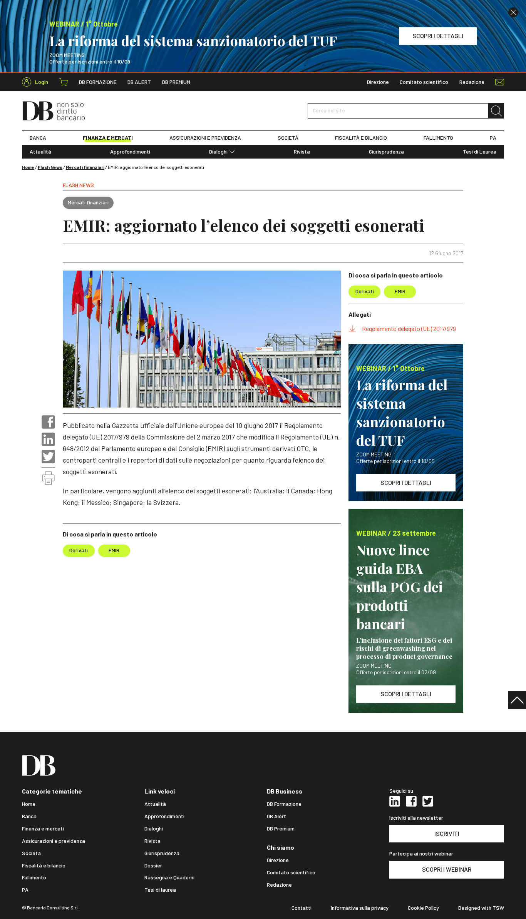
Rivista (302, 152)
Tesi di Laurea (479, 152)
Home (28, 167)
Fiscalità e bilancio (43, 865)
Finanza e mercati (43, 828)
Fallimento (34, 877)
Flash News (50, 167)
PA (493, 138)
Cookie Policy (423, 908)
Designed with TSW (481, 908)
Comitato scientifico (424, 82)
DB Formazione (98, 82)
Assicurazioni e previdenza (53, 841)
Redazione (471, 82)
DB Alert (139, 82)
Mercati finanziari (85, 167)
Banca (29, 816)
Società (31, 853)
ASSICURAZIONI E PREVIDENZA (205, 138)
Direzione (378, 82)
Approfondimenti (130, 152)
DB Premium (176, 82)
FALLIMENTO (438, 138)
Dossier (153, 865)
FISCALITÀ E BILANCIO (361, 138)
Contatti (301, 908)
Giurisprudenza (386, 152)
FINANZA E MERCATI (108, 138)
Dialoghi (218, 152)
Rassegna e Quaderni (169, 877)
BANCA (38, 138)
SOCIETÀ (288, 138)
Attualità (40, 152)
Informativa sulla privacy (360, 908)
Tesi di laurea (160, 890)
